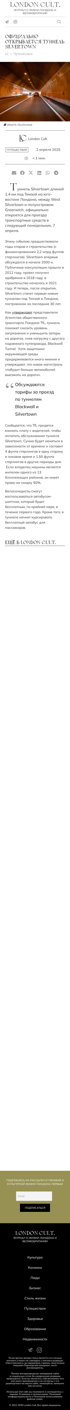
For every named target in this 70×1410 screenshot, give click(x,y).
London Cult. (38, 139)
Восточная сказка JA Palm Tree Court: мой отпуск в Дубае (31, 891)
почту (39, 1385)
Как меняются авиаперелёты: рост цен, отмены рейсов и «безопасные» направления (34, 991)
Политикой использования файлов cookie (44, 1397)
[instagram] (15, 22)
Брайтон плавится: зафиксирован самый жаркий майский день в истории (29, 789)
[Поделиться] (22, 172)
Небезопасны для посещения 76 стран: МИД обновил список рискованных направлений (34, 1138)
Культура (35, 1257)
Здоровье (35, 1319)
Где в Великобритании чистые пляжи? (34, 590)
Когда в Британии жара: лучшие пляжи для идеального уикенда (28, 841)
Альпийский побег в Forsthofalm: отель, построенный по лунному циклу (31, 736)
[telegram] (7, 22)
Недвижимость (35, 1339)
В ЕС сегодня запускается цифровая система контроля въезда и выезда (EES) (34, 1086)
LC (7, 54)
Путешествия (22, 54)
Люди (35, 1278)
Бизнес (35, 1288)
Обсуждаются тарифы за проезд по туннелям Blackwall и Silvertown (34, 399)
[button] (59, 22)
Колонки (35, 1267)
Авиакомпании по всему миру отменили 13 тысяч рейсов (30, 941)
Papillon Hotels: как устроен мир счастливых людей (33, 686)
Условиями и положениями (33, 1394)
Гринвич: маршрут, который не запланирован (32, 1038)
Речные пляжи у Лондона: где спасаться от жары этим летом (34, 638)
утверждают (22, 312)
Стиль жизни (35, 1298)
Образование (35, 1329)
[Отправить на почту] (14, 172)
